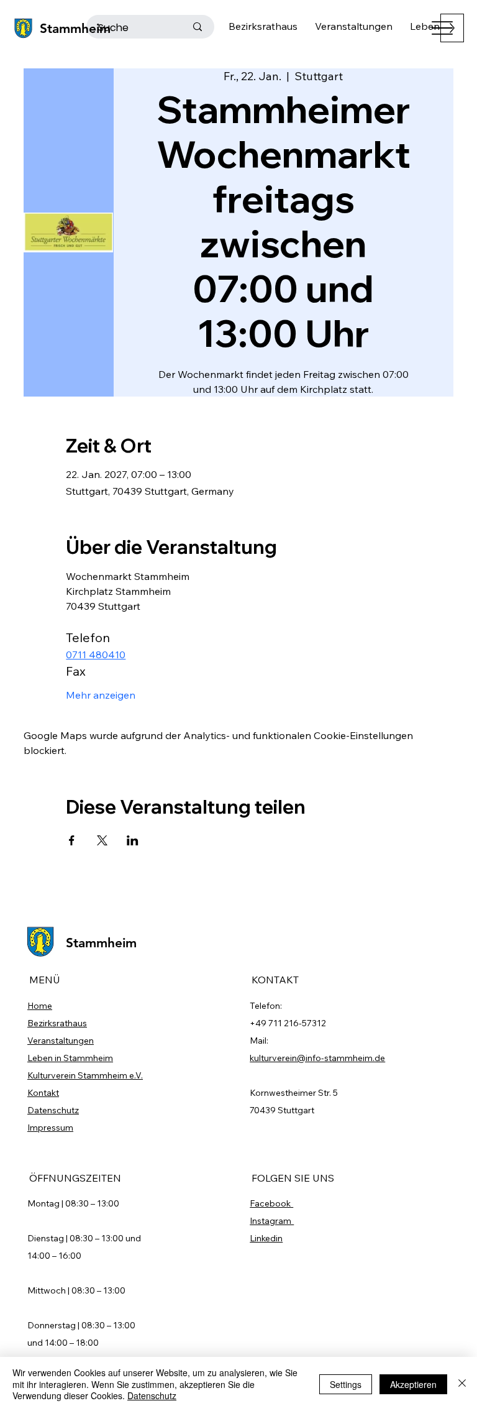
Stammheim (75, 28)
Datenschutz (53, 1110)
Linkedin (266, 1238)
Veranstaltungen (60, 1040)
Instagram (272, 1220)
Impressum (50, 1127)
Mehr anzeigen (100, 695)
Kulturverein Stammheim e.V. (85, 1075)
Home (39, 1005)
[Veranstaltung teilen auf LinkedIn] (133, 840)
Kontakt (43, 1092)
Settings (345, 1384)
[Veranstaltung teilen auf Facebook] (72, 840)
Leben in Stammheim (70, 1058)
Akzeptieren (413, 1384)
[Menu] (442, 28)
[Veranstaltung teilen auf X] (102, 840)
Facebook (271, 1203)
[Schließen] (462, 1384)
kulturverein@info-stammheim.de (317, 1058)
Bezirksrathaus (57, 1023)
